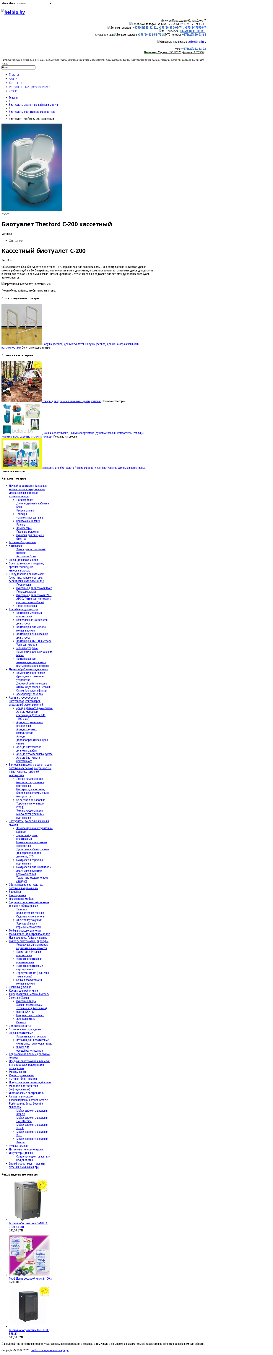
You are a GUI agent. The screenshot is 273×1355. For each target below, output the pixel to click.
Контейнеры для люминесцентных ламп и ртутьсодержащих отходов (32, 662)
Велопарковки (17, 895)
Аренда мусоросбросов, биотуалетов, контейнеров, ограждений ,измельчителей (26, 701)
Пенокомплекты (26, 591)
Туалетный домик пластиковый (27, 837)
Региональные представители (29, 87)
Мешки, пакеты (18, 1072)
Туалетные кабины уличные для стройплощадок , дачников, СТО (32, 853)
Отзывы (14, 91)
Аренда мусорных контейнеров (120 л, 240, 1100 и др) (31, 715)
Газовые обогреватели (22, 542)
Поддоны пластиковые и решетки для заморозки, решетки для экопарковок (29, 1064)
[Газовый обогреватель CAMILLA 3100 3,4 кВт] (29, 1220)
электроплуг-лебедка (29, 694)
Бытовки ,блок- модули (23, 1079)
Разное (20, 524)
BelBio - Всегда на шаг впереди (50, 1350)
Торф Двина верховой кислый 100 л (30, 1278)
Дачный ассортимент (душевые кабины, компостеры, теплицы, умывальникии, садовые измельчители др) (28, 491)
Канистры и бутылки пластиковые (28, 953)
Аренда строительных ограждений (29, 724)
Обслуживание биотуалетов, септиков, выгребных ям (26, 886)
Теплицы (21, 514)
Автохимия (15, 546)
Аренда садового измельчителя (26, 731)
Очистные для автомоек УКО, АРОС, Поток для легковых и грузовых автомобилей (34, 598)
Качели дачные (25, 510)
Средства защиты (20, 1026)
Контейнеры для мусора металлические (31, 628)
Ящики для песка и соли (23, 560)
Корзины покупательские (31, 1036)
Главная (14, 74)
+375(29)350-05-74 (170, 27)
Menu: (12, 3)
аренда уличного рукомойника (34, 708)
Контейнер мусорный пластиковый (29, 614)
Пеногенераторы (26, 606)
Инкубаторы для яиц (21, 1153)
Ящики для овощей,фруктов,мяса (29, 1048)
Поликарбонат (24, 500)
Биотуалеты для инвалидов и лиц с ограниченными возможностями (33, 870)
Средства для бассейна (30, 800)
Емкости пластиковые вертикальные (29, 967)
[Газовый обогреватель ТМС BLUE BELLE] (29, 1326)
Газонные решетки (27, 531)
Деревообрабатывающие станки (28, 669)
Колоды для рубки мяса (23, 990)
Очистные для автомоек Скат (34, 588)
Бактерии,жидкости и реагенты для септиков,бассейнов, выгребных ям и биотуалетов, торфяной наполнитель (30, 770)
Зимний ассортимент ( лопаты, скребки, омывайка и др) (27, 1165)
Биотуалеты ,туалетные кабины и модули (33, 104)
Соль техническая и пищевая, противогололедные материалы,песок (26, 567)
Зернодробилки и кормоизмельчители (28, 925)
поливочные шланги (28, 521)
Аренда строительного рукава (34, 754)
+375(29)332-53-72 (150, 34)
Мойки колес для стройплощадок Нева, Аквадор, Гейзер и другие (29, 935)
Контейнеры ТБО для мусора (33, 641)
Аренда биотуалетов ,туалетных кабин (28, 748)
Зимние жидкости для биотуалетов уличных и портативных (30, 814)
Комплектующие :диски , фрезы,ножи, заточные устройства (31, 676)
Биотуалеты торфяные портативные (30, 861)
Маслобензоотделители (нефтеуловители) (23, 1087)
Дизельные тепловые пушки (26, 1149)
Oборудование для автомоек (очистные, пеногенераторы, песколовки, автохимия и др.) (26, 577)
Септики (21, 1022)
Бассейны (15, 891)
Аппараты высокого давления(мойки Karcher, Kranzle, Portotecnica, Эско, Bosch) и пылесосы (28, 1102)
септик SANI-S (25, 1012)
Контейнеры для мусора (23, 609)
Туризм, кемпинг (71, 401)
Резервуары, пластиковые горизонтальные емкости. (32, 946)
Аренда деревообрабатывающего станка (32, 740)
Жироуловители (25, 1019)
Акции (13, 79)
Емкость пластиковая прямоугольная (29, 960)
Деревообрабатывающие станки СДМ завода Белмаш (33, 685)
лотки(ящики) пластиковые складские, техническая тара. (34, 1041)
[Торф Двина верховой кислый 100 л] (29, 1275)
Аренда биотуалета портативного (28, 759)
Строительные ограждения (25, 1029)
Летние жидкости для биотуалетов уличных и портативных (94, 468)
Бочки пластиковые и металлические (29, 981)
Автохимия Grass (26, 556)
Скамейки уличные (20, 987)
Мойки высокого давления (25, 930)
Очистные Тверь (26, 1001)
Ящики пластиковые (21, 1033)
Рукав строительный (21, 1075)
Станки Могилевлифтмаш (31, 690)
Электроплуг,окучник (29, 920)
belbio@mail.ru (196, 41)
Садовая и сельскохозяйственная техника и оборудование (29, 904)
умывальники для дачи (29, 517)
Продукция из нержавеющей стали (30, 1082)
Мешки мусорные (27, 648)
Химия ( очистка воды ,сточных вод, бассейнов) (31, 1006)
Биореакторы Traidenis (30, 1015)
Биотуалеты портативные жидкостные (32, 112)
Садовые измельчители (30, 916)
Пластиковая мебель (21, 899)
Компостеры (24, 528)
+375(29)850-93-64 (194, 34)
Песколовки (23, 584)
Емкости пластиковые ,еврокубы (28, 941)
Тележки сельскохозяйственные (30, 911)
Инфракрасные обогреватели (26, 1093)
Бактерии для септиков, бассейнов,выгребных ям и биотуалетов (32, 793)
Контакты (15, 83)
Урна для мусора (26, 644)
